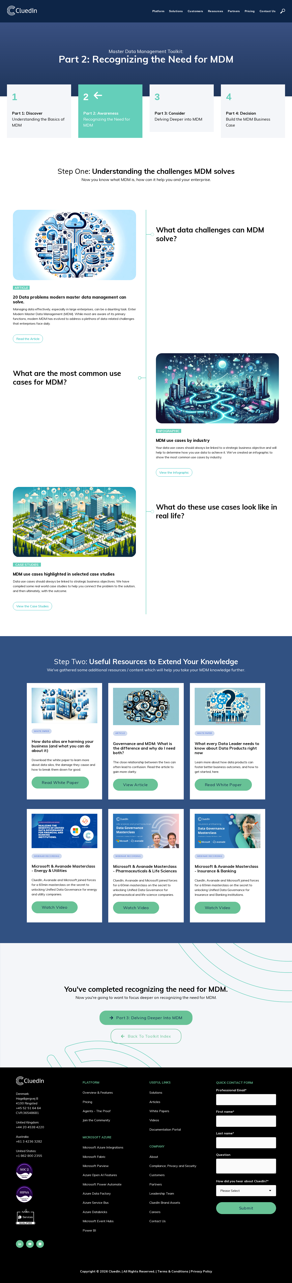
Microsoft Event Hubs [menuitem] (98, 1221)
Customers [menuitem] (157, 1175)
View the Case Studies (32, 606)
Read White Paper (60, 782)
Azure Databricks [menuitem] (95, 1212)
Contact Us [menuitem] (157, 1221)
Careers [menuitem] (155, 1212)
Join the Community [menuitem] (96, 1120)
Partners (234, 11)
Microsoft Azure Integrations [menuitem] (103, 1147)
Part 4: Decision (241, 113)
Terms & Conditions (172, 1271)
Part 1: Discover (27, 113)
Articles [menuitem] (154, 1102)
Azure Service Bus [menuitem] (96, 1203)
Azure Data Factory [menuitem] (97, 1193)
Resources (215, 11)
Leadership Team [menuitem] (161, 1193)
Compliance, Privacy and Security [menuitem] (172, 1166)
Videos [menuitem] (154, 1120)
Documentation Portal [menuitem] (165, 1129)
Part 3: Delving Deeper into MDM (149, 1017)
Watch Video (55, 907)
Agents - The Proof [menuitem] (97, 1111)
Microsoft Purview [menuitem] (96, 1166)
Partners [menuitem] (155, 1184)
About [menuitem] (153, 1157)
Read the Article (28, 339)
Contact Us (268, 11)
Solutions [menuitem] (155, 1092)
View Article (135, 784)
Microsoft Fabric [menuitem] (94, 1157)
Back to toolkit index (149, 1036)
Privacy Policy (201, 1271)
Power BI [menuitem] (89, 1230)
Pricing (250, 11)
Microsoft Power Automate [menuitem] (102, 1184)
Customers (195, 11)
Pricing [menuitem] (87, 1102)
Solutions (176, 11)
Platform (158, 11)
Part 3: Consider (170, 113)
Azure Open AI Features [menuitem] (100, 1175)
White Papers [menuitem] (159, 1111)
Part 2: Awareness (100, 113)
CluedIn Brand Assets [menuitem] (164, 1203)
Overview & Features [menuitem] (98, 1092)
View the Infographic (174, 472)
